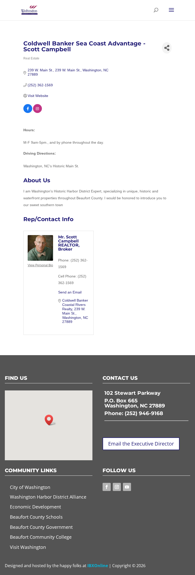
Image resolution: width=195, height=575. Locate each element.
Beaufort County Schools (36, 517)
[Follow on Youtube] (127, 487)
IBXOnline (97, 565)
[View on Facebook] (27, 112)
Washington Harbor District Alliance (48, 497)
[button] (50, 420)
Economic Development (35, 507)
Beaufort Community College (41, 537)
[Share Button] (167, 48)
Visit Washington (28, 547)
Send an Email (70, 292)
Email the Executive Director (141, 443)
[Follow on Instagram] (117, 487)
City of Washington (30, 487)
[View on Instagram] (37, 112)
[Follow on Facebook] (107, 487)
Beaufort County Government (41, 527)
